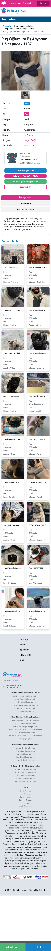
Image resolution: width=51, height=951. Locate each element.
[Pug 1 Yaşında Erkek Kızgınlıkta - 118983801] (12, 340)
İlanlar (23, 644)
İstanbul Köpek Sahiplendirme (25, 770)
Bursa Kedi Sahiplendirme (25, 760)
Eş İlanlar (24, 649)
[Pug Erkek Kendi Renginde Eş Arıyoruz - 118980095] (12, 598)
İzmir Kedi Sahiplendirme (25, 754)
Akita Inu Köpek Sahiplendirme (25, 733)
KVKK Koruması (25, 794)
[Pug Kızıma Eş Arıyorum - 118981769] (12, 469)
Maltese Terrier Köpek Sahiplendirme (25, 727)
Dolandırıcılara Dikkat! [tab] (25, 209)
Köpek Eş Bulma (12, 28)
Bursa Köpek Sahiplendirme (25, 779)
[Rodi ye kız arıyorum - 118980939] (12, 512)
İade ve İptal (25, 803)
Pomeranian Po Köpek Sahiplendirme (25, 721)
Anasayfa (7, 26)
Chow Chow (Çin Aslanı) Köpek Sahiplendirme (25, 730)
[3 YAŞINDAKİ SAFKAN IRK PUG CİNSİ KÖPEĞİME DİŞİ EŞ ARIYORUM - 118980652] (38, 512)
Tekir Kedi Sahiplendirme (25, 711)
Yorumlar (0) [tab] (25, 203)
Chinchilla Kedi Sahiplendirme (25, 708)
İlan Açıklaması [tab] (25, 197)
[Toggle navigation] (47, 11)
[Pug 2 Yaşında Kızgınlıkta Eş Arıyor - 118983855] (38, 297)
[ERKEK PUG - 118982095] (38, 426)
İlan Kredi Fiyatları (25, 800)
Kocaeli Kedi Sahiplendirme (25, 757)
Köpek (27, 108)
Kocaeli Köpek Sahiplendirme (25, 772)
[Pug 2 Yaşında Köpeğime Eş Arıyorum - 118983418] (38, 340)
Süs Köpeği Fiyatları (25, 739)
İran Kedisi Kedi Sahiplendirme (25, 702)
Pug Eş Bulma (28, 28)
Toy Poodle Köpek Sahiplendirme (25, 724)
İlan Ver (43, 3)
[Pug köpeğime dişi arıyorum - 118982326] (12, 426)
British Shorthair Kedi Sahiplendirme (25, 696)
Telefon (38, 947)
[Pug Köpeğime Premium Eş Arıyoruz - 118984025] (38, 254)
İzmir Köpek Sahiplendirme (25, 776)
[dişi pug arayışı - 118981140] (38, 469)
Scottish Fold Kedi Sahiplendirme (25, 699)
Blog (22, 660)
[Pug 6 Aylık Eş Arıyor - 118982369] (38, 383)
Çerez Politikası (25, 797)
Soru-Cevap (25, 654)
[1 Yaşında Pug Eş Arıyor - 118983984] (12, 297)
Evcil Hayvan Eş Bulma (23, 26)
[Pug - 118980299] (38, 555)
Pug (26, 114)
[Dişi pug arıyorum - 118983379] (12, 383)
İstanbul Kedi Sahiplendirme (26, 748)
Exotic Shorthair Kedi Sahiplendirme (25, 705)
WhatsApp (13, 947)
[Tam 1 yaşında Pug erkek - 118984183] (12, 254)
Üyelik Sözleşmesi (25, 806)
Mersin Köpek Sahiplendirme (25, 782)
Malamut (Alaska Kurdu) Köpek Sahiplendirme (25, 736)
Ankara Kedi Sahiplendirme (25, 751)
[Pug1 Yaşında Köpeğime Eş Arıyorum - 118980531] (12, 555)
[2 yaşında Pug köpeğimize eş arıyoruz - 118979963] (38, 598)
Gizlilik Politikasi (25, 791)
